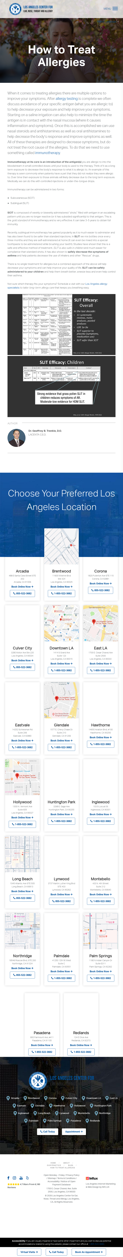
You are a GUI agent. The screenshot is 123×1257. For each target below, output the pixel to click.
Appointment (72, 1131)
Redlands (95, 1120)
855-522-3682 (24, 593)
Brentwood (34, 1098)
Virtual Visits (28, 1252)
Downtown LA (93, 1098)
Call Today (58, 1252)
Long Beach (44, 1113)
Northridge (105, 1113)
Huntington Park (102, 1105)
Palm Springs (55, 1120)
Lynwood (64, 1113)
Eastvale (21, 1105)
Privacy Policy (72, 1175)
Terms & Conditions (66, 1178)
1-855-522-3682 (63, 593)
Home (53, 1163)
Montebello (84, 1113)
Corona (53, 1098)
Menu (107, 8)
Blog (70, 1165)
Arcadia (15, 1098)
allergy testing (67, 98)
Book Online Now (21, 586)
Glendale (40, 1105)
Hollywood (79, 1105)
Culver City (71, 1098)
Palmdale (34, 1120)
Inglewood (23, 1113)
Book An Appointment (87, 1252)
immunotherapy (47, 152)
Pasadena (76, 1120)
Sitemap (52, 1178)
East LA (114, 1098)
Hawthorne (59, 1105)
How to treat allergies (62, 1168)
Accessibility (53, 1181)
